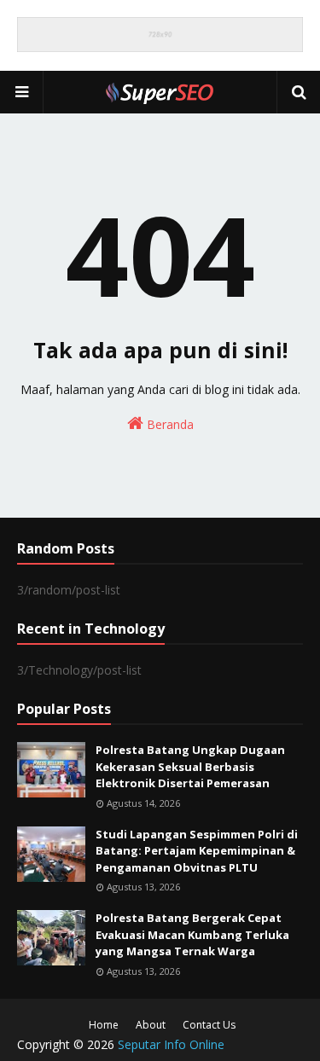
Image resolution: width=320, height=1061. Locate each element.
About (151, 1025)
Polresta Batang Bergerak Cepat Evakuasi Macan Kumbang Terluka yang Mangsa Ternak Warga (192, 934)
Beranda (168, 424)
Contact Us (209, 1025)
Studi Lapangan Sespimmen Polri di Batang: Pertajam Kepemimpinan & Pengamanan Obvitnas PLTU (197, 850)
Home (104, 1025)
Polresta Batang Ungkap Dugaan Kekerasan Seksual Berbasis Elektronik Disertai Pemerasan (190, 766)
